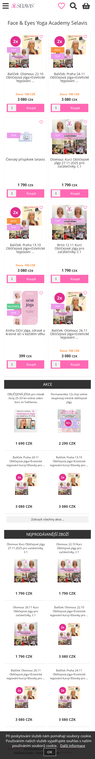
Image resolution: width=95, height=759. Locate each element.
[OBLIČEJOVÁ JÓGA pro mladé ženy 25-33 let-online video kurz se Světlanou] (25, 420)
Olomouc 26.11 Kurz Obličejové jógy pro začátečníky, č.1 (26, 611)
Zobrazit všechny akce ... (47, 519)
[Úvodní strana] (22, 6)
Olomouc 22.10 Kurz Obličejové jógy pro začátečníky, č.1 (69, 548)
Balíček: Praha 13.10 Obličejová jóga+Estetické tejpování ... (25, 248)
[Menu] (5, 6)
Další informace (72, 745)
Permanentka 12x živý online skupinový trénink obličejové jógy (69, 398)
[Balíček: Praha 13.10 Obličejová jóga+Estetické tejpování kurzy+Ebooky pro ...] (69, 484)
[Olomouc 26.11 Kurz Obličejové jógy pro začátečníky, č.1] (25, 634)
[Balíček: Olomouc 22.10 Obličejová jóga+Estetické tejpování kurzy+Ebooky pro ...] (69, 634)
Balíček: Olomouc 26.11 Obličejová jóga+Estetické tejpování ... (69, 334)
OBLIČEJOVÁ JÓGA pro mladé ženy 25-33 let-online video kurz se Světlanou (25, 398)
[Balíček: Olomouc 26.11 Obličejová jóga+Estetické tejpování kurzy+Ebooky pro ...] (25, 697)
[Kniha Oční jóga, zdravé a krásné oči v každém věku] (25, 308)
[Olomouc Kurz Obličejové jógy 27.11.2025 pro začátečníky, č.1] (25, 570)
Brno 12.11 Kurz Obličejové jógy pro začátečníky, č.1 (69, 248)
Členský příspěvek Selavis (25, 159)
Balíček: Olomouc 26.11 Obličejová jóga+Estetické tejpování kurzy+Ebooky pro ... (26, 674)
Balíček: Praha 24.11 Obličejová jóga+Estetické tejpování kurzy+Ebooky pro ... (26, 461)
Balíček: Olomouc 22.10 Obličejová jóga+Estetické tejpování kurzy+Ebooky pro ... (69, 611)
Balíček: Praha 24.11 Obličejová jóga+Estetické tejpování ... (69, 77)
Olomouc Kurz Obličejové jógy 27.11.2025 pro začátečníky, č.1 (69, 163)
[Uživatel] (64, 6)
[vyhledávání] (76, 7)
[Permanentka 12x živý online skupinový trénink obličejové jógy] (69, 420)
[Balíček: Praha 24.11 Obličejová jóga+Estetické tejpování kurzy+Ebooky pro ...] (25, 484)
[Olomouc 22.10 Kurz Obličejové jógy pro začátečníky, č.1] (69, 570)
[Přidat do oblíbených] (41, 37)
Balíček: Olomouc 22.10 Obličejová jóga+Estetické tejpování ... (25, 77)
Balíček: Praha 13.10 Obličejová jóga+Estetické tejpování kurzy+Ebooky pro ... (69, 461)
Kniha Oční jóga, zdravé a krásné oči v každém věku (25, 332)
